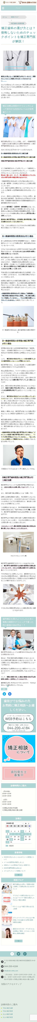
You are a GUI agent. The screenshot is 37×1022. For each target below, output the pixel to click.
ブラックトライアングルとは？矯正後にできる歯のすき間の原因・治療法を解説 (23, 920)
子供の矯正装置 (8, 1011)
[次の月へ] (29, 823)
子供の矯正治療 (8, 1008)
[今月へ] (26, 823)
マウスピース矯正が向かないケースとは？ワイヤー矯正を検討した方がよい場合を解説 (23, 898)
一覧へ (19, 875)
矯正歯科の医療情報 (17, 23)
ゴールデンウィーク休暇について (14, 871)
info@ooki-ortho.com (11, 971)
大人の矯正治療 (8, 1014)
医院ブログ (14, 17)
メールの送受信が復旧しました (14, 862)
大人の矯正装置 (8, 1017)
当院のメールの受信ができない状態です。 (17, 865)
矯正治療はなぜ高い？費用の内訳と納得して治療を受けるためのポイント (23, 886)
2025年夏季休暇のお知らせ (13, 868)
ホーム (5, 17)
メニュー (18, 8)
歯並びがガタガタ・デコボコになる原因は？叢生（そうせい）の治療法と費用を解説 (23, 931)
